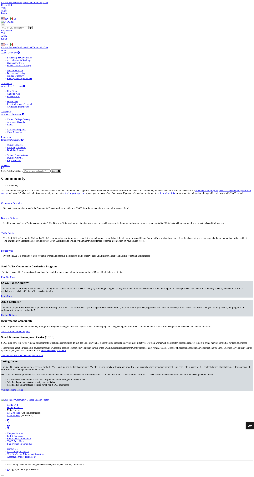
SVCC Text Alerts (15, 441)
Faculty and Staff (25, 2)
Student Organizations (17, 155)
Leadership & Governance (19, 57)
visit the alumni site (166, 193)
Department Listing (16, 73)
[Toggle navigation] (3, 24)
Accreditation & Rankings (19, 60)
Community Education (11, 203)
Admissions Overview (11, 86)
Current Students (9, 2)
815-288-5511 (13, 413)
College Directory (15, 76)
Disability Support (15, 150)
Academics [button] (6, 111)
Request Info (7, 5)
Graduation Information (18, 106)
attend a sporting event (73, 193)
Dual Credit (12, 101)
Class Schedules (14, 132)
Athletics (5, 165)
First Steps (12, 91)
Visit (3, 7)
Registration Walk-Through (19, 104)
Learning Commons (16, 147)
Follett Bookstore (15, 436)
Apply (4, 10)
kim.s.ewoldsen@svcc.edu (53, 350)
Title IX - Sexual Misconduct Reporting (25, 454)
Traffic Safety (7, 233)
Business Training (9, 218)
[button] (2, 168)
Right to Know (14, 160)
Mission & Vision (15, 70)
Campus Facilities (15, 63)
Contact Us (12, 449)
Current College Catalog (18, 119)
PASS (10, 124)
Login (4, 13)
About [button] (4, 50)
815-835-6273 (13, 415)
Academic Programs (16, 129)
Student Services (14, 145)
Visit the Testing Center (12, 390)
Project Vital (7, 251)
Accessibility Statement (18, 451)
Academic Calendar (16, 122)
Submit (55, 171)
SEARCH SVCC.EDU (12, 171)
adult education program (206, 190)
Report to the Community (19, 438)
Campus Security (15, 433)
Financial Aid (13, 96)
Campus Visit (13, 94)
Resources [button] (6, 137)
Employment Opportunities (19, 78)
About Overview (9, 52)
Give (46, 2)
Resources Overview (11, 140)
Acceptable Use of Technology (21, 457)
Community (38, 2)
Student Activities (15, 158)
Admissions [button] (6, 83)
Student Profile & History (19, 65)
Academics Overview (11, 114)
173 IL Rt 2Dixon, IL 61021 (15, 406)
